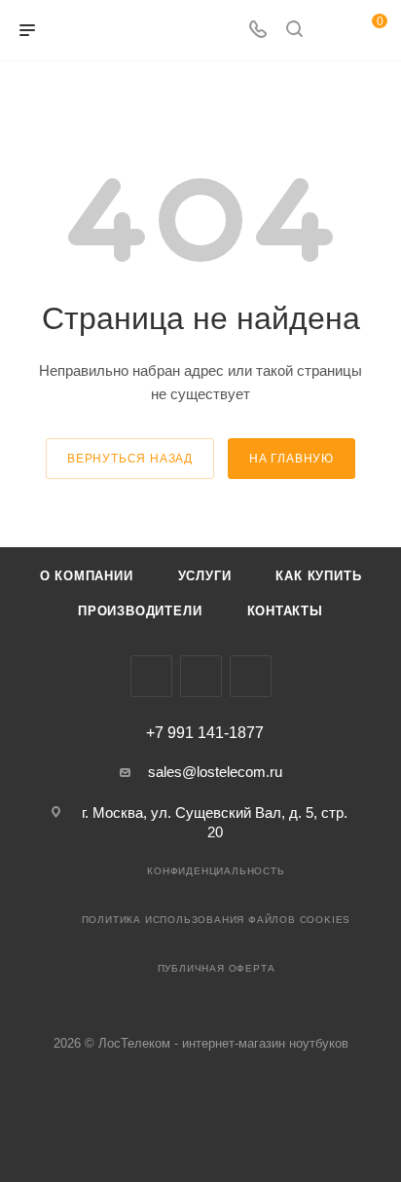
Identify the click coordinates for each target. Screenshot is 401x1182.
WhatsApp (251, 676)
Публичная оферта (216, 968)
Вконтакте (151, 676)
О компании (86, 576)
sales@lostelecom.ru (215, 771)
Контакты (285, 611)
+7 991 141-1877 (205, 733)
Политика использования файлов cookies (216, 919)
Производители (139, 611)
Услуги (205, 576)
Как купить (318, 576)
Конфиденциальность (215, 871)
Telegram (201, 676)
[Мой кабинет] (331, 30)
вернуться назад (130, 458)
